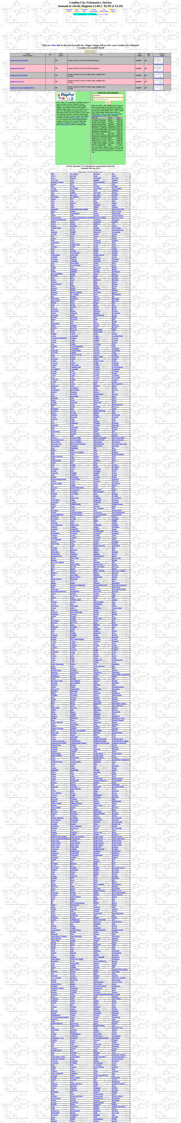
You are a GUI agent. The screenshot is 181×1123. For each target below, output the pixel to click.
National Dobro (76, 741)
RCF (72, 865)
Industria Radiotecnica (78, 585)
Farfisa (114, 475)
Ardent (114, 234)
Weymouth (115, 1100)
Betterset (54, 294)
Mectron (73, 697)
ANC (114, 224)
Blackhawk (74, 298)
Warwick (73, 1088)
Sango (53, 911)
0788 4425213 (65, 124)
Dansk (114, 386)
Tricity (53, 1042)
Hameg (96, 552)
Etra (52, 467)
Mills (72, 710)
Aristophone (55, 242)
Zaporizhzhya (98, 1119)
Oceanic (53, 768)
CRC (72, 377)
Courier (96, 375)
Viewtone (54, 1075)
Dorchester (54, 408)
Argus (72, 238)
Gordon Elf (74, 529)
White (114, 1102)
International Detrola (119, 589)
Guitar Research (99, 545)
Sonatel (96, 955)
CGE (52, 348)
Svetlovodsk (116, 994)
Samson (53, 909)
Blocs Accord (55, 300)
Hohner (73, 572)
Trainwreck (74, 1036)
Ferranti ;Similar (56, 483)
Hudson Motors (76, 577)
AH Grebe (97, 192)
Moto (95, 724)
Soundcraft (115, 959)
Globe (72, 523)
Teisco (72, 1009)
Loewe (96, 658)
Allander (115, 207)
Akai (113, 201)
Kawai (96, 616)
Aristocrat (97, 240)
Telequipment (55, 1015)
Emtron (96, 456)
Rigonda (115, 886)
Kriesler (114, 635)
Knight (73, 629)
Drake (114, 408)
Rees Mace (115, 870)
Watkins (115, 1088)
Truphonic (115, 1046)
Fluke (53, 491)
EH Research (55, 431)
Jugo (52, 610)
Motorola (115, 724)
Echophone (74, 423)
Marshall (97, 685)
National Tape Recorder (101, 743)
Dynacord (74, 417)
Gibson (53, 521)
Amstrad (97, 224)
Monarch (97, 716)
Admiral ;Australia (57, 182)
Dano (72, 386)
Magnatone (116, 672)
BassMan (115, 275)
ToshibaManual (76, 1034)
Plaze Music (98, 811)
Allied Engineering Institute (79, 209)
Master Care (55, 689)
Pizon (114, 809)
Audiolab (54, 257)
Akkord (73, 203)
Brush (96, 319)
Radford (54, 834)
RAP (113, 859)
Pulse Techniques (76, 826)
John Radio (74, 606)
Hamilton (115, 552)
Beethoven (97, 280)
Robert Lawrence (99, 890)
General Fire (98, 512)
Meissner (73, 699)
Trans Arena (98, 1036)
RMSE (73, 890)
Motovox (73, 726)
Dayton (96, 392)
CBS (113, 344)
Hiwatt (114, 568)
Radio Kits (74, 840)
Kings (72, 624)
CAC (114, 332)
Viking (73, 1075)
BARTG (73, 275)
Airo (72, 199)
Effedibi (96, 429)
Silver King (115, 936)
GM (95, 523)
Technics (54, 1007)
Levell (72, 654)
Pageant (73, 782)
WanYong (74, 1086)
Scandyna (54, 917)
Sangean (115, 909)
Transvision (116, 1038)
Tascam (53, 1002)
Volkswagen (116, 1077)
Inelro (53, 587)
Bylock (73, 332)
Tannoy (96, 1000)
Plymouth (115, 813)
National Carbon (117, 739)
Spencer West (75, 963)
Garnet (53, 506)
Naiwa (53, 737)
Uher (95, 1050)
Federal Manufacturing (58, 479)
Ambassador (116, 213)
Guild (72, 545)
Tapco (114, 1000)
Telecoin (53, 1013)
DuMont (54, 415)
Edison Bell (74, 427)
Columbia (115, 365)
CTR (72, 381)
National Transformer (119, 743)
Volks (96, 1077)
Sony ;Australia (99, 957)
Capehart (74, 338)
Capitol (96, 338)
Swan (53, 996)
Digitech (53, 404)
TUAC (96, 1048)
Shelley (96, 932)
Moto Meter (74, 724)
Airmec (53, 199)
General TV (55, 516)
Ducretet (73, 413)
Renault (53, 876)
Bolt (113, 302)
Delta (72, 398)
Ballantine (74, 271)
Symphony (54, 998)
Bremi (114, 309)
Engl (113, 458)
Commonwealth (76, 367)
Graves (114, 537)
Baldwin (96, 269)
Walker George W (76, 1083)
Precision (54, 824)
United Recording (99, 1056)
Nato (95, 745)
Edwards (73, 429)
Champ (96, 348)
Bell (72, 284)
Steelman (73, 978)
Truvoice (54, 1048)
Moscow (73, 722)
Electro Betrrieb (99, 440)
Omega (114, 770)
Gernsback (54, 518)
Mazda (114, 691)
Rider (72, 886)
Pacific (53, 780)
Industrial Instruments (119, 585)
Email (82, 123)
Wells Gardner (98, 1094)
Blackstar (97, 298)
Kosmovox (97, 633)
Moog (53, 720)
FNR (113, 491)
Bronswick (54, 315)
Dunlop (96, 415)
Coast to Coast (98, 361)
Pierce (114, 805)
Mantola (73, 678)
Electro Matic (55, 442)
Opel (72, 772)
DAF (95, 383)
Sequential (97, 928)
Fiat (52, 485)
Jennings (54, 602)
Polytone (73, 816)
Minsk (53, 712)
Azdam (53, 267)
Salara (114, 905)
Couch (73, 375)
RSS (113, 901)
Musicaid (73, 732)
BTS (95, 321)
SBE (95, 915)
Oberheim (115, 766)
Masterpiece (116, 689)
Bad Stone (97, 267)
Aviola (96, 263)
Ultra (53, 1052)
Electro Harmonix (118, 440)
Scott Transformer (100, 919)
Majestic (73, 676)
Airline (114, 197)
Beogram (97, 288)
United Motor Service (58, 1056)
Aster (53, 248)
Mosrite (114, 722)
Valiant (53, 1067)
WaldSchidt (116, 1081)
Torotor (96, 1032)
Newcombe (74, 749)
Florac (114, 489)
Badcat (114, 267)
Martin (53, 687)
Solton (96, 953)
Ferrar (73, 483)
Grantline (54, 537)
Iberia (53, 581)
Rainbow (115, 857)
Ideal (113, 581)
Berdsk (53, 290)
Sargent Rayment (117, 913)
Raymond (54, 863)
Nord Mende (75, 757)
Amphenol (97, 221)
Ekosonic (73, 433)
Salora (53, 907)
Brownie (54, 317)
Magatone (54, 672)
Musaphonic (98, 730)
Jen (95, 599)
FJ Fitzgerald (75, 489)
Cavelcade (97, 344)
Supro (72, 994)
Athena (96, 251)
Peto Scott (54, 799)
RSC (95, 901)
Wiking (114, 1104)
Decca (53, 396)
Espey (53, 464)
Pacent (73, 778)
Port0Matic (74, 818)
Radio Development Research (60, 838)
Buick (114, 323)
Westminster (116, 1098)
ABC (52, 174)
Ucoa (72, 1050)
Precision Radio (117, 822)
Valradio (73, 1067)
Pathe (72, 791)
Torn (52, 1032)
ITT (52, 595)
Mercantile (97, 701)
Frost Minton (55, 500)
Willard (96, 1106)
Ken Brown (55, 620)
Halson (73, 552)
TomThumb (55, 1029)
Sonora (73, 957)
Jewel (72, 604)
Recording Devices (118, 867)
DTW (72, 410)
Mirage (96, 712)
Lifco (72, 656)
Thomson (115, 1021)
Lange (53, 645)
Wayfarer (115, 1090)
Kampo (96, 614)
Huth (95, 579)
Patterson (115, 791)
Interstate (115, 591)
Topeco (96, 1029)
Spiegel (96, 965)
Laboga (73, 641)
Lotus (114, 662)
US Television (98, 1063)
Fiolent (114, 485)
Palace (114, 782)
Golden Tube (75, 525)
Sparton (114, 961)
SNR (113, 946)
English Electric (56, 460)
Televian (115, 1015)
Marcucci (97, 681)
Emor (96, 454)
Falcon (114, 473)
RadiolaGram (75, 851)
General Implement (57, 514)
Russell (96, 903)
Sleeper (53, 946)
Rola (95, 897)
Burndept (74, 327)
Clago (53, 356)
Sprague (96, 967)
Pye (86, 117)
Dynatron (54, 419)
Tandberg (54, 1000)
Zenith (114, 1119)
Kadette (96, 612)
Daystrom (74, 392)
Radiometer (55, 853)
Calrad (73, 334)
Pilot (72, 809)
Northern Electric (57, 762)
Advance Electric (99, 182)
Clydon (53, 361)
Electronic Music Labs (119, 444)
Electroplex (74, 446)
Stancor (96, 969)
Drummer (54, 410)
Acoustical (97, 178)
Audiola (114, 255)
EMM (72, 454)
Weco (53, 1094)
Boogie (73, 305)
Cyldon (114, 381)
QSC (72, 830)
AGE (52, 192)
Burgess (96, 325)
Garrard (96, 506)
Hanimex (97, 554)
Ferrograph (116, 483)
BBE (95, 278)
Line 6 (114, 656)
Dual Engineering (99, 410)
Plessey (114, 811)
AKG (53, 203)
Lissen (73, 658)
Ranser (96, 859)
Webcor (96, 1092)
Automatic (97, 259)
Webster (115, 1092)
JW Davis (54, 612)
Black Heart (55, 298)
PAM (95, 784)
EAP (95, 419)
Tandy (73, 1000)
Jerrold (73, 602)
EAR (114, 419)
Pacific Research (117, 778)
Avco (52, 263)
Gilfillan (114, 521)
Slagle (114, 944)
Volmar (53, 1079)
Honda (96, 572)
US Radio (74, 1063)
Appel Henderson (117, 230)
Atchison (73, 251)
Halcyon (96, 550)
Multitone (74, 728)
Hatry (72, 560)
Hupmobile (74, 579)
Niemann (54, 751)
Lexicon (53, 656)
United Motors (75, 1056)
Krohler (73, 637)
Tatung (96, 1002)
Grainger (115, 531)
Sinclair (53, 942)
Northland (97, 762)
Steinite (96, 978)
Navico (114, 745)
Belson (53, 286)
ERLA (114, 460)
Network (115, 747)
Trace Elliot (97, 1034)
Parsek (53, 791)
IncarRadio (116, 583)
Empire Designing (118, 454)
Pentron (53, 797)
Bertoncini (97, 292)
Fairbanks (54, 473)
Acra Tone (54, 180)
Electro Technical (76, 442)
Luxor (53, 666)
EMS (72, 456)
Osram (96, 776)
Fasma (114, 477)
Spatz (53, 963)
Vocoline (54, 1077)
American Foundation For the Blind (82, 217)
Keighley (73, 618)
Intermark (97, 589)
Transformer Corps (57, 1038)
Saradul (73, 913)
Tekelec (114, 1009)
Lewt (114, 654)
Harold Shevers (99, 556)
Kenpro (96, 620)
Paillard (96, 782)
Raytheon (74, 863)
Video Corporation (57, 1073)
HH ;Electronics (99, 566)
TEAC (96, 1005)
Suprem (114, 992)
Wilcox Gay (74, 1106)
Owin (114, 776)
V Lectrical (97, 1065)
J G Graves (74, 595)
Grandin (96, 535)
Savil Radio (74, 915)
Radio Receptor (99, 843)
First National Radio (77, 487)
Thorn (96, 1023)
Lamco (53, 643)
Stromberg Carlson (57, 988)
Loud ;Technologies (57, 664)
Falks (53, 475)
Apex (53, 230)
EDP (52, 429)
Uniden (96, 1054)
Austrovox (54, 259)
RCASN (54, 865)
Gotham (96, 529)
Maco (96, 668)
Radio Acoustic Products (59, 836)
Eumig (96, 467)
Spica (53, 965)
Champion (115, 348)
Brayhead (54, 309)
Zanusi (73, 1119)
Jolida (114, 606)
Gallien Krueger (76, 504)
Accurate (97, 174)
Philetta (96, 801)
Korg (52, 633)
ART (52, 244)
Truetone (97, 1046)
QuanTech (74, 832)
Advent (53, 184)
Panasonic (54, 786)
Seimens (53, 926)
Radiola (53, 851)
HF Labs (73, 566)
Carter (73, 342)
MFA (95, 705)
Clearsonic (115, 356)
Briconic (115, 311)
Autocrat (73, 259)
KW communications (77, 639)
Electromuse (116, 442)
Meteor (73, 703)
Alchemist (97, 205)
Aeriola (53, 188)
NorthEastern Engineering (120, 759)
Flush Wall (74, 491)
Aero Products (117, 188)
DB (113, 392)
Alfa (72, 207)
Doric (72, 408)
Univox (96, 1061)
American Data (56, 217)
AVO (113, 263)
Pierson (73, 807)
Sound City (116, 957)
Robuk (96, 892)
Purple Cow (74, 828)
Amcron (96, 215)
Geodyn (114, 516)
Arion (72, 240)
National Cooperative (58, 741)
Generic (73, 516)
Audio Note (74, 255)
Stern (72, 982)
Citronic (96, 354)
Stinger (73, 984)
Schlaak (53, 919)
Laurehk (54, 647)
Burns (96, 327)
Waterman (97, 1088)
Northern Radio (76, 762)
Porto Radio (74, 820)
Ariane (114, 238)
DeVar (114, 400)
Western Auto (98, 1096)
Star (52, 973)
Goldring (54, 527)
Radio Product (117, 840)
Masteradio (97, 689)
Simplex (73, 940)
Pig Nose (115, 807)
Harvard (97, 558)
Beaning (115, 278)
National (73, 745)
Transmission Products (101, 1038)
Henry (53, 564)
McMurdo (74, 695)
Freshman (97, 498)
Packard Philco (117, 780)
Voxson (114, 1079)
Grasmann (97, 537)
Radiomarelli (116, 851)
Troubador (115, 1044)
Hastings (54, 560)
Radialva (73, 834)
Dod (52, 406)
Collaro (73, 363)
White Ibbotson (99, 1102)
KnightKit (97, 629)
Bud (72, 323)
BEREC (73, 290)
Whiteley (54, 1104)
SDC (52, 921)
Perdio (73, 797)
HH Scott (115, 566)
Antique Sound (56, 228)
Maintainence (55, 676)
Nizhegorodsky (56, 753)
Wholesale (97, 1104)
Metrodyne (97, 703)
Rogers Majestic (117, 894)
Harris (114, 556)
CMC (72, 361)
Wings (114, 1108)
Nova (114, 762)
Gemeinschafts (117, 510)
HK (52, 570)
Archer (96, 234)
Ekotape (96, 433)
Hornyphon (74, 575)
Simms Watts (55, 940)
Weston (53, 1100)
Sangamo (97, 909)
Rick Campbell (99, 884)
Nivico (114, 751)
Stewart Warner (56, 984)
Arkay (73, 242)
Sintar (114, 942)
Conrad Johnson (117, 367)
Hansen (114, 554)
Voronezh (74, 1079)
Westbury (54, 1096)
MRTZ (114, 726)
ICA (72, 581)
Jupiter (96, 610)
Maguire (73, 674)
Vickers (73, 1071)
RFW (53, 882)
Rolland (73, 899)
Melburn (97, 699)
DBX (52, 394)
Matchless (54, 691)
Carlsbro (97, 340)
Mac (113, 666)
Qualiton (54, 832)
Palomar (73, 784)
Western (73, 1098)
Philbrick (54, 801)
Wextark (97, 1100)
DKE (95, 404)
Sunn (114, 990)
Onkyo (53, 772)
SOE (113, 948)
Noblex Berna (98, 753)
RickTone (54, 886)
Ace (113, 174)
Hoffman (54, 572)
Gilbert (96, 521)
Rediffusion (74, 870)
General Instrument (100, 514)
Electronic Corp (56, 444)
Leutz (53, 654)
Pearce (73, 793)
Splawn (53, 967)
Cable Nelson (98, 332)
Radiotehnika (98, 855)
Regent (96, 872)
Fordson (115, 494)
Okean (114, 768)
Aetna (72, 190)
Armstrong (97, 242)
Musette (114, 730)
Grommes (115, 541)
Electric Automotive (100, 437)
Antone (73, 228)
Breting (73, 311)
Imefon (53, 583)
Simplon (96, 940)
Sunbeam (74, 990)
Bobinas (53, 302)
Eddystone (115, 425)
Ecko (72, 425)
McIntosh (97, 693)
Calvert (114, 334)
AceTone (73, 176)
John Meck (54, 606)
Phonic (114, 803)
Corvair (73, 373)
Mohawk (54, 716)
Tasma (73, 1002)
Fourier (53, 496)
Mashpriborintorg (118, 687)
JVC (113, 610)
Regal (53, 872)
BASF (96, 275)
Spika (114, 965)
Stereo (96, 980)
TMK (72, 1027)
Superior (54, 992)
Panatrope (74, 786)
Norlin (53, 759)
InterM (73, 589)
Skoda (73, 944)
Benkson (54, 288)
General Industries (76, 514)
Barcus (96, 273)
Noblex (73, 755)
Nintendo (73, 751)
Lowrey (73, 664)
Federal (96, 479)
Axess (114, 265)
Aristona (115, 240)
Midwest (115, 708)
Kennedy (73, 620)
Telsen (73, 1017)
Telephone (115, 1013)
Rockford (54, 894)
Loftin (114, 658)
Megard (114, 697)
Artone (96, 244)
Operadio (97, 772)
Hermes (114, 564)
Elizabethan (74, 448)
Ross (113, 899)
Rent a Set (74, 876)
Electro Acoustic (76, 440)
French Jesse (75, 498)
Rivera (53, 888)
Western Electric (117, 1096)
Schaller (96, 917)
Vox (95, 1079)
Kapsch (53, 616)
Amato (96, 213)
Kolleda (96, 631)
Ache (95, 176)
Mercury (115, 701)
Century (96, 346)
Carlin (73, 340)
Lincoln (96, 656)
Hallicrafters (55, 552)
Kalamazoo (54, 614)
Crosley (73, 379)
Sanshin (96, 911)
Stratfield (54, 986)
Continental (116, 369)
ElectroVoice (98, 446)
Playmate (73, 811)
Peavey (114, 793)
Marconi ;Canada (57, 681)
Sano (72, 911)
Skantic (53, 944)
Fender (73, 481)
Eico (113, 431)
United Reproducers (118, 1056)
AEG (95, 184)
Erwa (96, 462)
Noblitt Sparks (98, 755)
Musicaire (97, 732)
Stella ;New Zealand (118, 978)
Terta (95, 1019)
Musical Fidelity (117, 732)
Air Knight (54, 197)
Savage (53, 915)
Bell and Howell (56, 284)
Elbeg (53, 435)
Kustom (53, 639)
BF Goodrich (75, 294)
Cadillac (53, 334)
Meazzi (96, 695)
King (52, 624)
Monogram (74, 718)
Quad (114, 830)
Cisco (53, 354)
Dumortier (74, 415)
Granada (54, 535)
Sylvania (115, 996)
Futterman (97, 502)
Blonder (96, 300)
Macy (114, 668)
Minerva (115, 710)
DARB (53, 388)
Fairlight (97, 473)
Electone (115, 435)
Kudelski (97, 637)
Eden (53, 427)
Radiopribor (75, 855)
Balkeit (114, 269)
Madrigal (73, 670)
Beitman (54, 282)
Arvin (114, 244)
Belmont (115, 284)
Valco (114, 1065)
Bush (82, 117)
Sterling (53, 982)
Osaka (73, 776)
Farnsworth (74, 477)
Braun (114, 307)
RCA (114, 863)
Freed (53, 498)
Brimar (53, 313)
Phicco (96, 799)
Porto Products (56, 820)
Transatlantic (116, 1036)
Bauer (53, 278)
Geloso (73, 510)
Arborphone (116, 232)
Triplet (114, 1042)
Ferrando (115, 481)
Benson (73, 288)
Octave (73, 768)
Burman (54, 327)
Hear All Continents (57, 562)
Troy (52, 1046)
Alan (52, 205)
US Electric (54, 1063)
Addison (115, 180)
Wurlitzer (97, 1115)
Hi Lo (53, 568)
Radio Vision (75, 847)
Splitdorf (73, 967)
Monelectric (116, 716)
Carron (53, 342)
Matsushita (74, 691)
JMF (113, 604)
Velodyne (54, 1071)
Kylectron (97, 639)
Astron (114, 248)
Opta (113, 772)
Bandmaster (116, 271)
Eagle (72, 419)
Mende (73, 701)
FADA (114, 471)
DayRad (54, 392)
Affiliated (115, 190)
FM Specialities (99, 491)
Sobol (72, 948)
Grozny (96, 543)
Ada (72, 180)
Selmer (96, 926)
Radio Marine (98, 840)
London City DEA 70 (17, 81)
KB (52, 618)
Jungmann (74, 610)
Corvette (97, 373)
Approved (97, 232)
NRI (95, 764)
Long (53, 662)
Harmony (74, 556)
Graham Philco (99, 531)
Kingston (97, 624)
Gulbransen (116, 545)
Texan (53, 1021)
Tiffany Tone (75, 1025)
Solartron (97, 951)
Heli (113, 562)
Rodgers (96, 894)
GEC (114, 508)
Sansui (114, 911)
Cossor (53, 375)
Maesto (96, 670)
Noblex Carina (117, 753)
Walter (96, 1083)
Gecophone (54, 510)
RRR (72, 901)
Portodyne (115, 820)
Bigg (52, 296)
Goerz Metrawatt (56, 525)
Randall (53, 859)
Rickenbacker (116, 884)
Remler (96, 874)
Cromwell (54, 379)
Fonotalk (54, 494)
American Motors (118, 217)
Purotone (54, 828)
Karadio (73, 616)
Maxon (96, 691)
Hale (113, 550)
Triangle (115, 1040)
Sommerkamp (116, 953)
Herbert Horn (98, 564)
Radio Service (55, 845)
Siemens (96, 934)
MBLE (53, 693)
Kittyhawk (54, 626)
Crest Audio (116, 377)
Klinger (53, 629)
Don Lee (115, 406)
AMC (72, 215)
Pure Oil (96, 826)
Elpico (73, 450)
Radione (96, 853)
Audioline (74, 257)
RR (52, 901)
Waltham (54, 1086)
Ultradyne (74, 1052)
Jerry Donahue (99, 602)
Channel (96, 350)
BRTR (114, 317)
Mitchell (73, 714)
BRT (95, 317)
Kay (113, 616)
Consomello (74, 369)
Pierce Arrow (98, 805)
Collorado (115, 363)
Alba (72, 205)
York (95, 1117)
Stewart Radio (98, 982)
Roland (114, 897)
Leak (95, 647)
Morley (96, 720)
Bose (113, 305)
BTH (72, 321)
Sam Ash (73, 907)
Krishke (53, 637)
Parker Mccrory (76, 789)
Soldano (53, 953)
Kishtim (114, 624)
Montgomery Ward (118, 718)
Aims (52, 194)
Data (95, 388)
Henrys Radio (75, 564)
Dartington (74, 388)
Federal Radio (75, 479)
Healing (114, 560)
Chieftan (73, 352)
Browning (74, 317)
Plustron (54, 813)
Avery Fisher (75, 263)
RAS (52, 861)
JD (52, 599)
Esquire (73, 464)
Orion (72, 774)
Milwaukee (97, 710)
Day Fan (115, 390)
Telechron (115, 1011)
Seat (52, 924)
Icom (95, 581)
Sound (96, 959)
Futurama (115, 502)
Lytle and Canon (99, 666)
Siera (114, 934)
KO (113, 629)
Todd (95, 1027)
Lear (52, 649)
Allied (96, 209)
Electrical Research (57, 440)
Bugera (96, 323)
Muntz (53, 730)
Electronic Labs (99, 444)
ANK (95, 226)
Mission (53, 714)
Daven (114, 388)
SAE (95, 905)
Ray (113, 861)
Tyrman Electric (56, 1050)
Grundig (115, 543)
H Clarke (54, 548)
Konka (114, 631)
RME (53, 890)
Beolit (114, 288)
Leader (73, 647)
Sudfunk (54, 990)
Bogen (73, 302)
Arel (52, 236)
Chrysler (97, 352)
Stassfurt (97, 975)
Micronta (73, 708)
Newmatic (97, 749)
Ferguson (97, 481)
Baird (53, 269)
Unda (114, 1052)
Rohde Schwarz (76, 897)
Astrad (96, 248)
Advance (115, 182)
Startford (54, 975)
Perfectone (97, 797)
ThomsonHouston (57, 1023)
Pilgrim (53, 809)
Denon (53, 400)
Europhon (115, 467)
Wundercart (74, 1115)
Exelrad (53, 471)
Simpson (115, 940)
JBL (113, 597)
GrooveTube (55, 543)
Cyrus (53, 383)
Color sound (74, 365)
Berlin (96, 290)
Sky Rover (97, 944)
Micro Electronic (117, 705)
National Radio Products (78, 743)
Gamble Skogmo (117, 504)
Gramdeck (74, 533)
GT (52, 545)
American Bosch (117, 215)
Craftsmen (115, 375)
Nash (114, 737)
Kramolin (74, 635)
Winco (73, 1108)
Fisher (96, 487)
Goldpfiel (115, 525)
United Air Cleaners (118, 1054)
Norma (73, 759)
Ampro (53, 224)
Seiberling (97, 924)
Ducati (53, 413)
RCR (95, 865)
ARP (113, 242)
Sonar (72, 955)
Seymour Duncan (99, 930)
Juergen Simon (117, 608)
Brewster (97, 311)
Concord (97, 367)
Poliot (53, 816)
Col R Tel (54, 363)
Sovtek (73, 961)
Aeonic (73, 186)
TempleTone (116, 1017)
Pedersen (54, 795)
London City (98, 660)
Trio (95, 1042)
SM (72, 946)
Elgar (53, 448)
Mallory (114, 676)
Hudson (114, 577)
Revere (53, 880)
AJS (95, 201)
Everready (97, 469)
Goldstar (73, 527)
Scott (113, 919)
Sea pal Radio (75, 921)
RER (72, 878)
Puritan (114, 826)
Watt (52, 1090)
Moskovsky (97, 722)
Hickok (73, 568)
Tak (95, 998)
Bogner (96, 302)
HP (52, 577)
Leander (115, 647)
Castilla (73, 344)
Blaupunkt (115, 298)
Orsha (114, 774)
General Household (118, 512)
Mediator (97, 697)
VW (72, 1081)
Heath (72, 562)
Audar (96, 253)
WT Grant (115, 1113)
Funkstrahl (97, 500)
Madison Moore (56, 670)
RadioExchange (99, 849)
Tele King (74, 1011)
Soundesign (55, 961)
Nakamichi (74, 737)
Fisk (113, 487)
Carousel (115, 340)
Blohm (73, 300)
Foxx (72, 496)
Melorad (115, 699)
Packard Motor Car (100, 780)
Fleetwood (97, 489)
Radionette (115, 853)
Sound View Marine (77, 959)
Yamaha (73, 1117)
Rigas (96, 886)
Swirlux (73, 996)
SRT (52, 969)
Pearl (95, 793)
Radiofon (115, 849)
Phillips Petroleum (76, 803)
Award (96, 265)
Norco (53, 757)
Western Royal (56, 1098)
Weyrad (53, 1102)
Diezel (114, 402)
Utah (52, 1065)
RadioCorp (54, 849)
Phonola (53, 805)
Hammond (74, 554)
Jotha (72, 608)
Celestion (54, 346)
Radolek (73, 857)
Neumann (54, 749)
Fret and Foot (116, 498)
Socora (96, 948)
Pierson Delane (56, 807)
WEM (114, 1094)
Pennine (114, 795)
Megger (53, 699)
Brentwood (54, 311)
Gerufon (73, 518)
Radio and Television (77, 836)
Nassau (53, 739)
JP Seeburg (97, 608)
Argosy (53, 238)
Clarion (73, 356)
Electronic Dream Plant (78, 444)
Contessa (97, 369)
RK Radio (97, 888)
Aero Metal (74, 188)
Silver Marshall (56, 938)
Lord (72, 662)
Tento (72, 1019)
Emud (53, 458)
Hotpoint (97, 575)
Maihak (96, 674)
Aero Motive (98, 188)
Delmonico (54, 398)
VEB (72, 1069)
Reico (53, 874)
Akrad (96, 203)
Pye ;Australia (116, 828)
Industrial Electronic (100, 585)
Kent (113, 620)
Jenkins (114, 599)
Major (96, 676)
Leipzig (96, 649)
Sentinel (73, 928)
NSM (53, 766)
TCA (52, 1005)
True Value (74, 1046)
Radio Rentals (116, 843)
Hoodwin (115, 572)
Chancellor (54, 350)
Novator (73, 764)
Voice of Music (75, 1077)
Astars (114, 246)
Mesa (53, 703)
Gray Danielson (56, 539)
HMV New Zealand (118, 570)
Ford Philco (74, 494)
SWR (95, 996)
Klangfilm (74, 626)
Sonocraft (115, 955)
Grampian (115, 533)
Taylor (114, 1002)
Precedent (97, 822)
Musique (54, 735)
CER (114, 346)
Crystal (53, 381)
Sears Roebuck (117, 921)
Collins (96, 363)
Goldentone (97, 525)
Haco (114, 548)
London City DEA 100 (17, 68)
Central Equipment (77, 346)
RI (71, 884)
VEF (95, 1069)
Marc (114, 678)
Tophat (114, 1029)
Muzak (73, 735)
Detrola (96, 400)
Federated (115, 479)
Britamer (97, 313)
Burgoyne (115, 325)
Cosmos (114, 373)
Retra (96, 878)
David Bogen (55, 390)
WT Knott (54, 1115)
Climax (73, 359)
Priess (96, 824)
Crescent (97, 377)
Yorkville (115, 1117)
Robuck (73, 892)
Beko (72, 282)
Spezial (114, 963)
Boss (52, 307)
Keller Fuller (98, 618)
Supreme (54, 994)
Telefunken (97, 1013)
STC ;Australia (56, 978)
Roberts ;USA (116, 890)
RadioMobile (75, 853)
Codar (114, 361)
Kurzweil (115, 637)
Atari (53, 251)
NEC (95, 747)
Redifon (96, 870)
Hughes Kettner (56, 579)
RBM (96, 863)
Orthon (53, 776)
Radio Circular (117, 836)
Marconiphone (75, 681)
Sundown (97, 990)
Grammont (97, 533)
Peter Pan (115, 797)
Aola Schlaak (116, 228)
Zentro (73, 1121)
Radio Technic (98, 845)
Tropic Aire (97, 1044)
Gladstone (54, 523)
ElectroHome (98, 442)
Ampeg (53, 221)
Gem (95, 510)
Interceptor (54, 589)
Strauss (73, 986)
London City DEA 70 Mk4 (18, 75)
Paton (96, 791)
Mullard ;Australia (57, 728)
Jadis (114, 595)
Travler (73, 1040)
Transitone (74, 1038)
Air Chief (97, 194)
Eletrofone (115, 446)
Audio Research (99, 255)
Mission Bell (116, 712)
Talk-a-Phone (116, 998)
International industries (58, 591)
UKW (114, 1050)
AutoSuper (97, 261)
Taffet (72, 998)
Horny (53, 575)
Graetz (53, 531)
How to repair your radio (110, 114)
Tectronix (97, 1007)
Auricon (96, 257)
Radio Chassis (98, 836)
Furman (73, 502)
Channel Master (76, 350)
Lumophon (115, 664)
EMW (72, 458)
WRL (96, 1113)
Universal (54, 1061)
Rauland (97, 861)
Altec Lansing (116, 211)
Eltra (95, 450)
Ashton (73, 246)
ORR (95, 774)
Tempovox (54, 1019)
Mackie (73, 668)
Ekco (52, 433)
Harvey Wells (116, 558)
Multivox (97, 728)
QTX (95, 830)
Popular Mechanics (57, 818)
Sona (52, 955)
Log (101, 172)
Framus (96, 496)
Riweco (73, 888)
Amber (53, 215)
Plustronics (74, 813)
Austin (114, 257)
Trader (114, 1034)
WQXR (73, 1113)
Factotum (97, 471)
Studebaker (74, 988)
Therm (96, 1021)
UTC (72, 1065)
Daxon (96, 390)
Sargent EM (98, 913)
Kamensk (74, 614)
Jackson (96, 595)
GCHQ (73, 508)
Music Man (54, 732)
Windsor (97, 1108)
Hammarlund (55, 554)
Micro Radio (55, 708)
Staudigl (115, 975)
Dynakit (96, 417)
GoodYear (54, 529)
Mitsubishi (97, 714)
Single (96, 942)
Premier (73, 824)
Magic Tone (74, 672)
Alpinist (73, 211)
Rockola (73, 894)
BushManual (98, 329)
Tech (113, 1005)
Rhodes (53, 884)
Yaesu (53, 1117)
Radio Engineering (118, 838)
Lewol (96, 654)
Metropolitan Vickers (119, 703)
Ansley (114, 226)
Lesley (96, 651)
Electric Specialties (118, 437)
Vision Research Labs (101, 1075)
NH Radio (115, 749)
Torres (114, 1032)
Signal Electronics (76, 936)
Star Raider (116, 971)
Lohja (72, 660)
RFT (113, 880)
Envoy (73, 460)
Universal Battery (118, 1059)
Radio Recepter (76, 843)
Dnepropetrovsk (117, 404)
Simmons (115, 938)
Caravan (115, 338)
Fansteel (73, 475)
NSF (113, 764)
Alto (52, 213)
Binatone (73, 296)
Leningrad (54, 651)
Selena (73, 926)
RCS (113, 865)
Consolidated (55, 369)
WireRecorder (75, 1110)
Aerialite (115, 186)
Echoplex (97, 423)
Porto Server (98, 820)
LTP (95, 664)
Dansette (97, 386)
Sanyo (53, 913)
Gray (72, 539)
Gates (114, 506)
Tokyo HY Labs (117, 1027)
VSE (52, 1081)
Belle (95, 284)
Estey (95, 464)
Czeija (73, 383)
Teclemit (73, 1007)
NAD (114, 735)
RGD (72, 882)
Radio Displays (75, 838)
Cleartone (54, 359)
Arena (96, 236)
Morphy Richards (118, 720)
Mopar (73, 720)
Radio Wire (97, 847)
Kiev (113, 622)
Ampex (73, 221)
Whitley (73, 1104)
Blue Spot (115, 300)
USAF (114, 1063)
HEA (95, 560)
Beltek (73, 286)
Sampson (97, 907)
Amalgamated (75, 213)
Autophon (54, 261)
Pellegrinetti (98, 795)
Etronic (73, 467)
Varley (53, 1069)
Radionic (54, 855)
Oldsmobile (54, 770)
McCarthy (74, 693)
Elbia (72, 435)
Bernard (115, 290)
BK (113, 296)
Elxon (114, 450)
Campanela (74, 336)
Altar (95, 211)
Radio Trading (117, 845)
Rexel (96, 880)
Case (52, 344)
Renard (114, 874)
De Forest (74, 394)
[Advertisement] (90, 30)
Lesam (73, 651)
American (97, 219)
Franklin (115, 496)
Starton (73, 975)
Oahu (72, 766)
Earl (52, 421)
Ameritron (115, 219)
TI (52, 1025)
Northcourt (97, 759)
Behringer (115, 280)
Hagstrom (74, 550)
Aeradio (96, 186)
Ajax (72, 201)
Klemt (96, 626)
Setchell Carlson (76, 930)
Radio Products (56, 843)
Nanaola (96, 737)
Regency (73, 872)
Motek (53, 724)
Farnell (53, 477)
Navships (73, 747)
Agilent (73, 192)
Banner (73, 273)
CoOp (72, 371)
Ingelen (73, 587)
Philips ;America (56, 803)
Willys (53, 1108)
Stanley (96, 971)
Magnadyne (98, 672)
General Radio (117, 514)
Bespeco (114, 292)
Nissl (95, 751)
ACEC (53, 176)
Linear (53, 658)
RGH (95, 882)
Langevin (74, 645)
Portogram (54, 822)
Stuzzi (114, 988)
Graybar (97, 539)
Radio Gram (55, 840)
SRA (113, 967)
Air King (115, 194)
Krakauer (54, 635)
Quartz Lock (98, 832)
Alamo (114, 203)
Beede (72, 280)
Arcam (73, 234)
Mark (96, 683)
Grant (114, 535)
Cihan (114, 352)
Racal (114, 832)
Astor (72, 248)
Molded (73, 716)
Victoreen (115, 1071)
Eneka (96, 458)
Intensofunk (116, 587)
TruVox (73, 1048)
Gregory (54, 541)
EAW (114, 421)
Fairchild (73, 473)
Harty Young (75, 558)
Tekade (96, 1009)
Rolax (53, 899)
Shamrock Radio (117, 930)
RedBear (54, 870)
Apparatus (97, 230)
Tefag (114, 1007)
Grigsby (96, 541)
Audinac (115, 253)
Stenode (53, 980)
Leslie (114, 651)
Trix (52, 1044)
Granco (73, 535)
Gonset (96, 527)
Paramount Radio (118, 786)
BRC (72, 309)
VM (113, 1075)
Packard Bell (75, 780)
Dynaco (53, 417)
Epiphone (97, 460)
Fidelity (73, 485)
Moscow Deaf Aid (57, 722)
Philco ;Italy (74, 801)
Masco (96, 687)
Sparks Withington (100, 961)
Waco (96, 1081)
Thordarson (74, 1023)
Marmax (73, 685)
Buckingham (55, 323)
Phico (114, 799)
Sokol (53, 951)
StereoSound (116, 980)
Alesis (53, 207)
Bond (53, 305)
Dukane (96, 413)
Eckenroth (54, 425)
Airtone (96, 199)
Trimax (73, 1042)
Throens (115, 1023)
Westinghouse (98, 1098)
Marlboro (54, 685)
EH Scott (73, 431)
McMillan (54, 695)
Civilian (114, 354)
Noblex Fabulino (56, 755)
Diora (72, 404)
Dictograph (97, 402)
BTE (52, 321)
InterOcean (97, 591)
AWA (53, 265)
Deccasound (74, 396)
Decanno (115, 394)
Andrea (53, 226)
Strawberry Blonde (100, 986)
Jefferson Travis (76, 599)
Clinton (96, 359)
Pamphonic (116, 784)
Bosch (96, 305)
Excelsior (115, 469)
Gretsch (73, 541)
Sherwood (54, 934)
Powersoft (74, 822)
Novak (53, 764)
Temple (96, 1017)
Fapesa (96, 475)
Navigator (54, 747)
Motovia (53, 726)
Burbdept (74, 325)
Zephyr (96, 1121)
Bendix (96, 286)
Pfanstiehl (74, 799)
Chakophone (75, 348)
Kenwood (54, 622)
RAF (95, 857)
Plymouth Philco (99, 813)
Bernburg (54, 292)
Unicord (73, 1054)
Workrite (115, 1110)
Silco (95, 936)
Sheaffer (73, 932)
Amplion (115, 221)
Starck (73, 973)
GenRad (96, 516)
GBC (52, 508)
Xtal (113, 1115)
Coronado (115, 371)
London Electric (117, 660)
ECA (52, 423)
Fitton (53, 489)
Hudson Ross (98, 577)
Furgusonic (54, 502)
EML (53, 454)
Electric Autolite (76, 437)
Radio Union (55, 847)
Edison (96, 427)
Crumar (115, 379)
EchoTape (115, 423)
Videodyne (74, 1073)
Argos (114, 236)
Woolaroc (97, 1110)
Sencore (53, 928)
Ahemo (114, 192)
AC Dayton (74, 174)
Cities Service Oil (76, 354)
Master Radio (75, 689)
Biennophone (116, 294)
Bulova (53, 325)
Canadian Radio (117, 336)
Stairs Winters (75, 969)
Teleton (73, 1015)
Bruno (53, 319)
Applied (73, 232)
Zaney (53, 1119)
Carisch (53, 340)
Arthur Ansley (75, 244)
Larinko (96, 645)
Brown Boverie (99, 315)
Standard (54, 971)
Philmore (97, 803)
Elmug (53, 450)
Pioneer (96, 809)
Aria (95, 238)
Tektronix (54, 1011)
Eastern (96, 421)
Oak (95, 766)
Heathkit (97, 562)
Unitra (96, 1059)
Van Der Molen (99, 1067)
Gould (114, 529)
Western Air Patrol (77, 1096)
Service (114, 928)
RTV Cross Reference (78, 903)
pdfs (73, 123)
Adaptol (96, 180)
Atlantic (114, 251)
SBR (113, 915)
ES (113, 462)
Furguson (115, 500)
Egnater (114, 429)
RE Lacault (55, 867)
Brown (114, 315)
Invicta (53, 593)
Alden (114, 205)
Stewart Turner (117, 982)
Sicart (72, 934)
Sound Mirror (55, 959)
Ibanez (114, 579)
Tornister (73, 1032)
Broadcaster (116, 313)
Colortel (96, 365)
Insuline (96, 587)
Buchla (114, 321)
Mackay (53, 668)
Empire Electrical (56, 456)
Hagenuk (54, 550)
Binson (96, 296)
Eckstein (96, 425)
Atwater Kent (75, 253)
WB (72, 1092)
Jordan (53, 608)
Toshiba (53, 1034)
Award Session (75, 265)
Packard (54, 782)
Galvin (96, 504)
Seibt (113, 924)
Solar (72, 951)
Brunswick (74, 319)
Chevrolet (54, 352)
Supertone (97, 992)
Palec (53, 784)
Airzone (114, 199)
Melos (53, 701)
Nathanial (74, 739)
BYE (52, 332)
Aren (72, 236)
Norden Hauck (99, 757)
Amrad (73, 224)
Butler (114, 329)
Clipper (114, 359)
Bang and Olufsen (57, 273)
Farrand (96, 477)
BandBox (97, 271)
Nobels (73, 753)
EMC (53, 452)
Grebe (114, 539)
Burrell (114, 327)
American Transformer (58, 219)
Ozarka (53, 778)
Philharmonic (116, 801)
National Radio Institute (59, 743)
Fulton (73, 500)
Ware (114, 1086)
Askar (96, 246)
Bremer (96, 309)
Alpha (53, 211)
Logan (53, 660)
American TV (75, 219)
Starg (95, 973)
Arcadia (53, 234)
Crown (96, 379)
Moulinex (97, 726)
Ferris (96, 483)
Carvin (114, 342)
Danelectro (54, 386)
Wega (72, 1094)
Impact (73, 583)
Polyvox (96, 816)
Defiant (96, 396)
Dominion (97, 406)
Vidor (96, 1073)
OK (95, 768)
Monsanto (97, 718)
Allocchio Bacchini (118, 209)
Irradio (96, 593)
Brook (73, 315)
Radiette (115, 834)
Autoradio (74, 261)
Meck (53, 697)
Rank (72, 859)
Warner (53, 1088)
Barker (114, 273)
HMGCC (73, 570)
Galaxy (53, 504)
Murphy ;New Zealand (78, 730)
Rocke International (118, 892)
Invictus (73, 593)
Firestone (54, 487)
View (113, 1073)
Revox (73, 880)
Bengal (114, 286)
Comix (53, 367)
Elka (113, 448)
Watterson (74, 1090)
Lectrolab (74, 649)
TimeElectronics (99, 1025)
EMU (114, 456)
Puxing (96, 828)
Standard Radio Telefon (120, 969)
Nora (114, 755)
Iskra (114, 593)
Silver (72, 938)
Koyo (114, 633)
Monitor (53, 718)
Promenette (55, 826)
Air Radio (97, 197)
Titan (114, 1025)
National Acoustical (100, 739)
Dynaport (115, 417)
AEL (52, 186)
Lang (114, 643)
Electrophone (55, 446)
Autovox (115, 261)
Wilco (53, 1106)
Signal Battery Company (59, 936)
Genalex (53, 512)
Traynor (96, 1040)
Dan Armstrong (117, 383)
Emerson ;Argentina (77, 452)
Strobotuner (116, 986)
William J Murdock (118, 1106)
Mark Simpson (75, 683)
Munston (115, 728)
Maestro (115, 670)
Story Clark (98, 984)
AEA (72, 184)
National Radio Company (120, 741)
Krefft (96, 635)
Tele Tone (97, 1011)
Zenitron (54, 1121)
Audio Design (55, 255)
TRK (72, 1044)
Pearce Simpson (56, 793)
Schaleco (73, 917)
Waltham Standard (118, 1083)
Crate (53, 377)
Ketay (96, 622)
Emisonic (115, 452)
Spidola (73, 965)
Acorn (53, 178)
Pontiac (114, 816)
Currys (96, 381)
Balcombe (74, 269)
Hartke (53, 558)
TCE (72, 1005)
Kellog (114, 618)
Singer (73, 942)
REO (95, 876)
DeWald (53, 402)
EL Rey (114, 433)
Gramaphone (55, 533)
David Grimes (75, 390)
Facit (72, 471)
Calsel (96, 334)
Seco (72, 924)
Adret (72, 182)
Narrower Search (90, 51)
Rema (72, 874)
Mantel (53, 678)
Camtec (96, 336)
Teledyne (73, 1013)
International (75, 591)
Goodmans (115, 527)
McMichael (115, 693)
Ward (96, 1086)
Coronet (53, 373)
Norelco (114, 757)
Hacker (78, 117)
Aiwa (53, 201)
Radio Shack (75, 845)
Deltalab (96, 398)
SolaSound (115, 951)
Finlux (96, 485)
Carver (96, 342)
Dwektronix (116, 415)
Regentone (115, 872)
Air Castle (74, 194)
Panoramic (97, 786)
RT (52, 903)
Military (53, 710)
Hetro (53, 566)
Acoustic (73, 178)
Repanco (115, 876)
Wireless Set (55, 1110)
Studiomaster (98, 988)
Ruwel (114, 903)
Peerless (73, 795)
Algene (96, 207)
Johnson (96, 606)
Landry (73, 643)
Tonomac (73, 1029)
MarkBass (115, 683)
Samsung (73, 909)
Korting (73, 633)
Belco (95, 282)
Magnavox (54, 674)
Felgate (53, 481)
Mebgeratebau (117, 695)
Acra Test (115, 178)
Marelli (114, 681)
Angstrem (74, 226)
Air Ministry (75, 197)
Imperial (96, 583)
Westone (73, 1100)
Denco (114, 398)
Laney (96, 643)
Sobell (53, 948)
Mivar (114, 714)
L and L (114, 639)
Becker (53, 280)
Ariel (52, 240)
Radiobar (115, 847)
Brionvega (74, 313)
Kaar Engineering (76, 612)
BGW (96, 294)
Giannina (115, 518)
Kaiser (114, 612)
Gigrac (73, 521)
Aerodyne (54, 190)
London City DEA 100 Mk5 (19, 60)
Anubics (96, 228)
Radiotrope (54, 857)
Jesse (113, 602)
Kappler (115, 614)
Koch (53, 631)
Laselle (114, 645)
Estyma (114, 464)
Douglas (96, 408)
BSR (113, 319)
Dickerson (74, 402)
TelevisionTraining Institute (60, 1017)
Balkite (53, 271)
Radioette (74, 849)
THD (72, 1021)
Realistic (96, 867)
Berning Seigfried (76, 292)
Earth (72, 421)
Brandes (73, 307)
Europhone (54, 469)
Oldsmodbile (75, 770)
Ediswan (115, 427)
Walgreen (54, 1083)
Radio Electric (98, 838)
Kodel (72, 631)
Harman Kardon (56, 556)
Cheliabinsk (116, 350)
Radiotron (115, 855)
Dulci (114, 413)
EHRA (96, 431)
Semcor (114, 926)
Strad (114, 984)
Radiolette (97, 851)
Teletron (96, 1015)
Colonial (54, 365)
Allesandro (54, 209)
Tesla (114, 1019)
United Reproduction (58, 1059)
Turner (114, 1048)
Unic (52, 1054)
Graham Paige (75, 531)
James (72, 597)
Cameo (53, 336)
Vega (113, 1069)
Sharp (53, 932)
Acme (114, 176)
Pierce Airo (74, 805)
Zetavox (114, 1121)
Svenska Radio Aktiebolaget (103, 994)
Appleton (54, 232)
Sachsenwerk (75, 905)
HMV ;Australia (99, 570)
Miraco (73, 712)
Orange (53, 774)
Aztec (72, 267)
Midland (96, 708)
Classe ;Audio (98, 356)
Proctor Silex (116, 824)
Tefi (52, 1009)
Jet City (53, 604)
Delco (114, 396)
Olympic (96, 770)
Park (52, 789)
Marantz (97, 678)
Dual (113, 410)
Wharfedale (74, 1102)
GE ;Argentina (99, 508)
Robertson (54, 892)
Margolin (54, 683)
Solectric (73, 953)
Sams (114, 907)
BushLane (74, 329)
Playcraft (54, 811)
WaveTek (97, 1090)
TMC (53, 1027)
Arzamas (54, 246)
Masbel (73, 687)
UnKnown (115, 1061)
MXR (96, 735)
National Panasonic (100, 741)
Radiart (96, 834)
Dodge (73, 406)
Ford (95, 494)
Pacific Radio (98, 778)
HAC (72, 548)
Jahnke (53, 597)
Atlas (52, 253)
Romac (96, 899)
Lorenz (96, 662)
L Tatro (53, 641)
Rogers (53, 897)
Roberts (72, 117)
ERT (72, 462)
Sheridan (115, 932)
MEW (72, 705)
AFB (95, 190)
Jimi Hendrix (98, 604)
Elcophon (97, 435)
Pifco (95, 807)
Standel (73, 971)
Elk (95, 448)
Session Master (56, 930)
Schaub (114, 917)
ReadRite (74, 867)
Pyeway (53, 830)
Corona (96, 371)
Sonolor (53, 957)
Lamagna (115, 641)
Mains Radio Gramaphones (121, 674)
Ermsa (53, 462)
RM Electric (116, 888)
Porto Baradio (116, 818)
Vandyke (115, 1067)
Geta (95, 518)
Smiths (96, 946)
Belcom (114, 282)
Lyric (72, 666)
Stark (114, 973)
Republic (54, 878)
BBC (72, 278)
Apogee (73, 230)
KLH (114, 626)
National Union (56, 745)
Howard (115, 575)
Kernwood (74, 622)
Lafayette (97, 641)
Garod (73, 506)
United (73, 1059)
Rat (72, 861)
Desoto (73, 400)
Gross (72, 543)
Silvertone (97, 938)
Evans (72, 469)
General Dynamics (76, 512)
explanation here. (97, 116)
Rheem (114, 882)
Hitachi (96, 568)
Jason (96, 597)
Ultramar (97, 1052)
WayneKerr (55, 1092)
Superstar (74, 992)
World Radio (55, 1113)
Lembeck (115, 649)
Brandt (96, 307)
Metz (52, 705)
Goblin (114, 523)
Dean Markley (98, 394)
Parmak (96, 789)
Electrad (54, 437)
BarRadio (54, 275)
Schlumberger (75, 919)
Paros (114, 789)
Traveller (54, 1040)
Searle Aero (97, 921)
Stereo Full (74, 980)
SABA (53, 905)
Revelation (115, 878)
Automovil (115, 259)
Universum (74, 1061)
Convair (53, 371)
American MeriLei (100, 217)
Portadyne (97, 818)
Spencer (96, 963)
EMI (95, 452)
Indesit (53, 585)
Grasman (73, 537)
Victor (96, 1071)
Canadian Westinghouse (59, 338)
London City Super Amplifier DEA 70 (22, 88)
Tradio (53, 1036)
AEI (113, 184)
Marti (114, 685)
